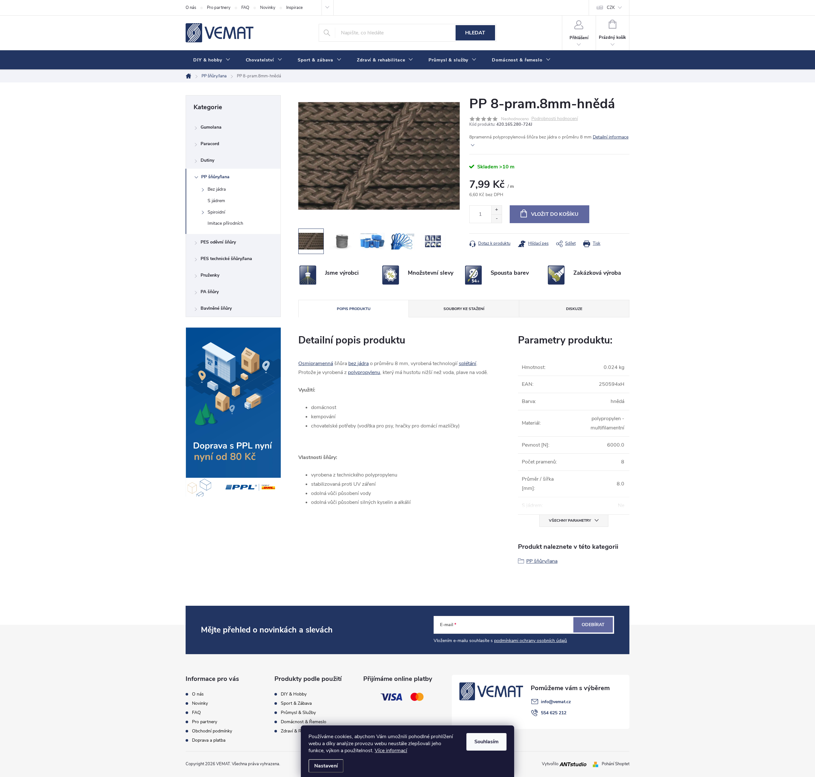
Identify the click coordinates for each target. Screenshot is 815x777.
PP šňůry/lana (215, 177)
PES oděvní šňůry (218, 242)
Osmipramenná (315, 363)
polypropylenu (364, 372)
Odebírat (593, 625)
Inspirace (294, 8)
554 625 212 (553, 713)
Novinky (267, 8)
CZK (611, 8)
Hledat (475, 32)
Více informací (391, 750)
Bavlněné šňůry (216, 308)
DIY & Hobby (294, 694)
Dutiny (207, 160)
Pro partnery (218, 8)
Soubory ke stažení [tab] (463, 308)
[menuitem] (212, 60)
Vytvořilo (550, 764)
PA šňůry (210, 292)
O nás (191, 8)
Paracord (210, 144)
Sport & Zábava (296, 703)
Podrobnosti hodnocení (554, 119)
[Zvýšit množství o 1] (496, 210)
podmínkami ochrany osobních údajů (530, 641)
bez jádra (358, 363)
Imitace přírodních (225, 223)
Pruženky (210, 275)
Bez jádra (217, 189)
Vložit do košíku (554, 214)
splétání (467, 363)
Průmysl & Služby (298, 712)
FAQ (245, 8)
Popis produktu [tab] (354, 308)
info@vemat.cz (556, 702)
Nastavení (326, 765)
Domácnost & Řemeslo (303, 721)
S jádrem (216, 201)
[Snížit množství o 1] (496, 218)
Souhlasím (486, 741)
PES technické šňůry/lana (226, 259)
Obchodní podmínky (212, 731)
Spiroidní (216, 212)
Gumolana (211, 127)
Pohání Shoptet (615, 764)
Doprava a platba (208, 740)
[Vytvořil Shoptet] (597, 764)
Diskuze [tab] (574, 308)
